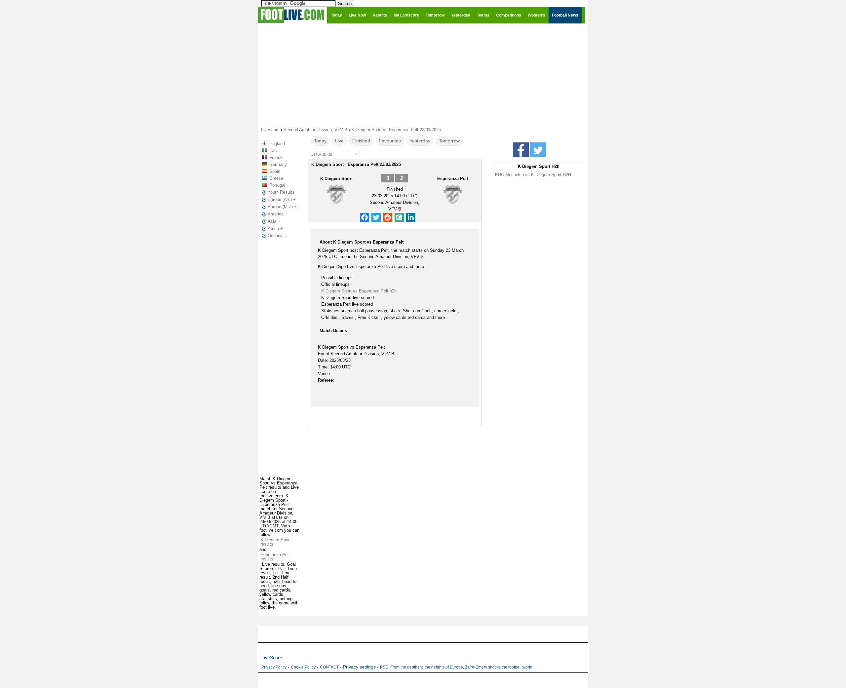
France (276, 157)
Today (320, 140)
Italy (273, 150)
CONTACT (329, 667)
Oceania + (278, 235)
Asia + (274, 221)
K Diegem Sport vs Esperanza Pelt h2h (359, 290)
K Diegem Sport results (275, 542)
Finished (361, 140)
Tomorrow (449, 140)
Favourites (390, 140)
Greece (276, 178)
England (277, 143)
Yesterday (419, 140)
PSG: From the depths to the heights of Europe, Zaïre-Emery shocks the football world (456, 667)
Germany (278, 164)
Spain (274, 171)
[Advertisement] (423, 74)
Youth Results (281, 192)
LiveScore (271, 657)
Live (339, 140)
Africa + (275, 228)
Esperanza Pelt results (275, 556)
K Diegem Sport (336, 178)
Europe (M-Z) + (282, 206)
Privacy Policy (274, 667)
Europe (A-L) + (282, 199)
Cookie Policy (303, 667)
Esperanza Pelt (452, 178)
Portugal (277, 185)
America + (278, 213)
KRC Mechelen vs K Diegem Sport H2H (533, 174)
